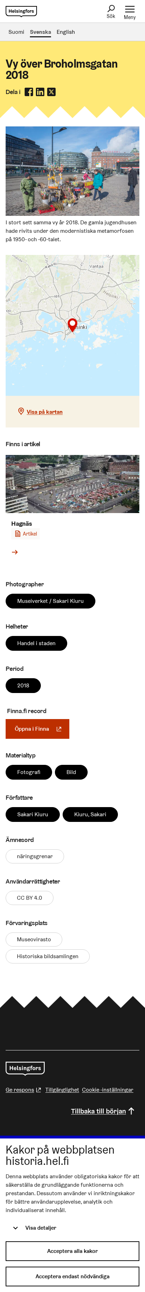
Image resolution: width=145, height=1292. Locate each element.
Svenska (40, 32)
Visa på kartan (45, 412)
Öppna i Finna (42, 728)
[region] (72, 325)
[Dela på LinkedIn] (40, 92)
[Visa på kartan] (72, 325)
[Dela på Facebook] (28, 92)
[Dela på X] (51, 92)
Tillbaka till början (98, 1111)
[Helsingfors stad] (25, 1068)
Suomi (16, 32)
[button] (72, 325)
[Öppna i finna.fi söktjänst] (72, 214)
